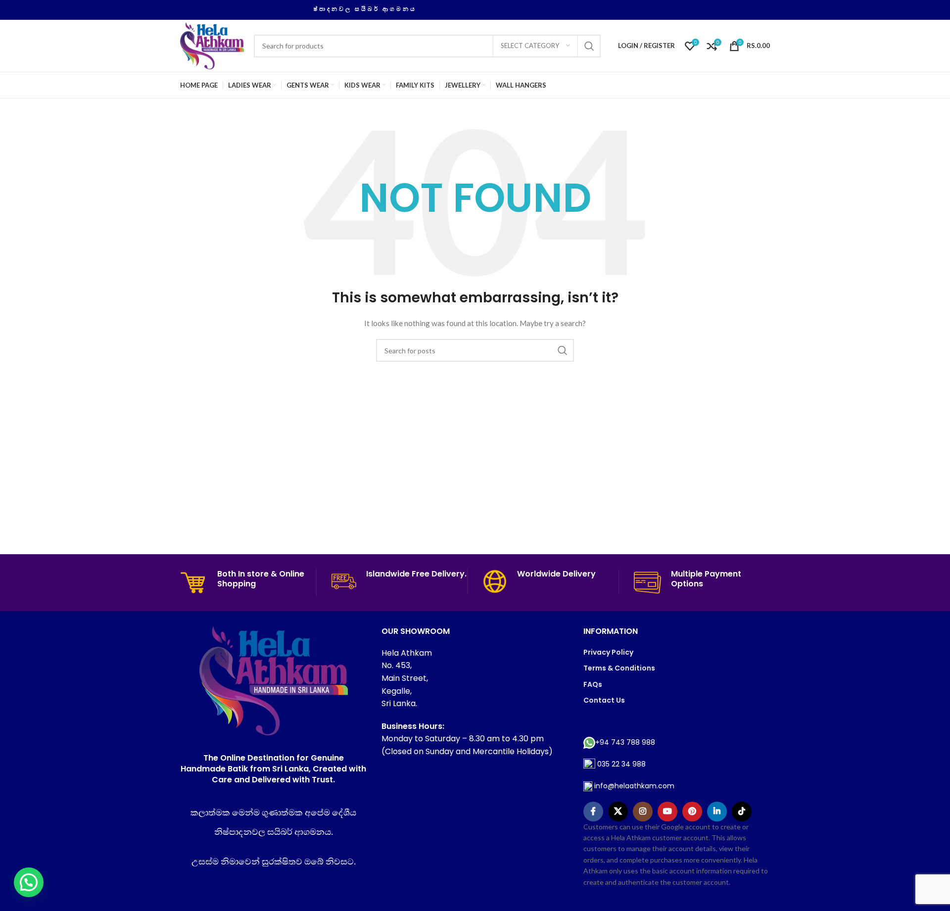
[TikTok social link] (742, 811)
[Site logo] (212, 45)
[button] (29, 882)
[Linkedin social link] (717, 811)
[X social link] (618, 811)
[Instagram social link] (643, 811)
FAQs (592, 684)
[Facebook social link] (593, 811)
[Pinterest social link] (692, 811)
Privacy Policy (608, 652)
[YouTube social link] (667, 811)
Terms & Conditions (619, 668)
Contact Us (604, 700)
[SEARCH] (589, 46)
